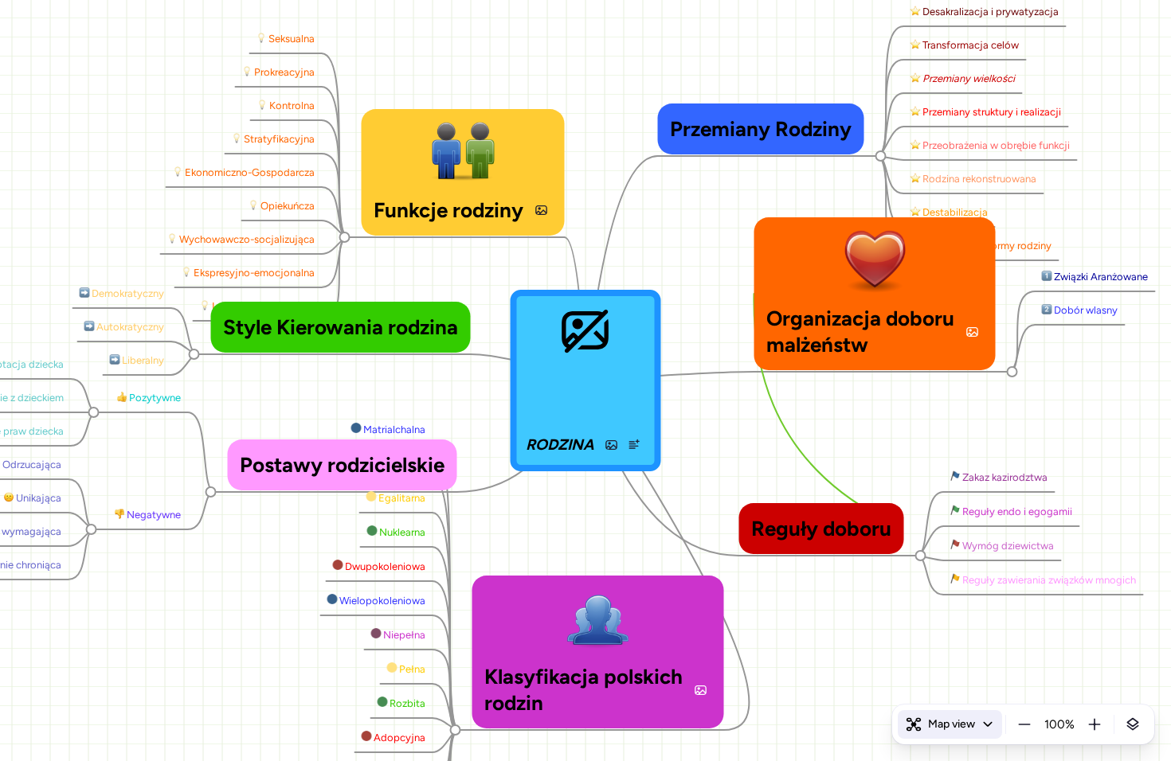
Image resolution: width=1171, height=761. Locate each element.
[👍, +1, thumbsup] (121, 398)
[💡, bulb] (261, 39)
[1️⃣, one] (1046, 277)
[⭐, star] (915, 12)
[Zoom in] (1094, 724)
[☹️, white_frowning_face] (8, 498)
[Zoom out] (1024, 724)
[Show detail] (1133, 724)
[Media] (612, 445)
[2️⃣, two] (1046, 310)
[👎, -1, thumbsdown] (119, 515)
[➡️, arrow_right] (84, 293)
